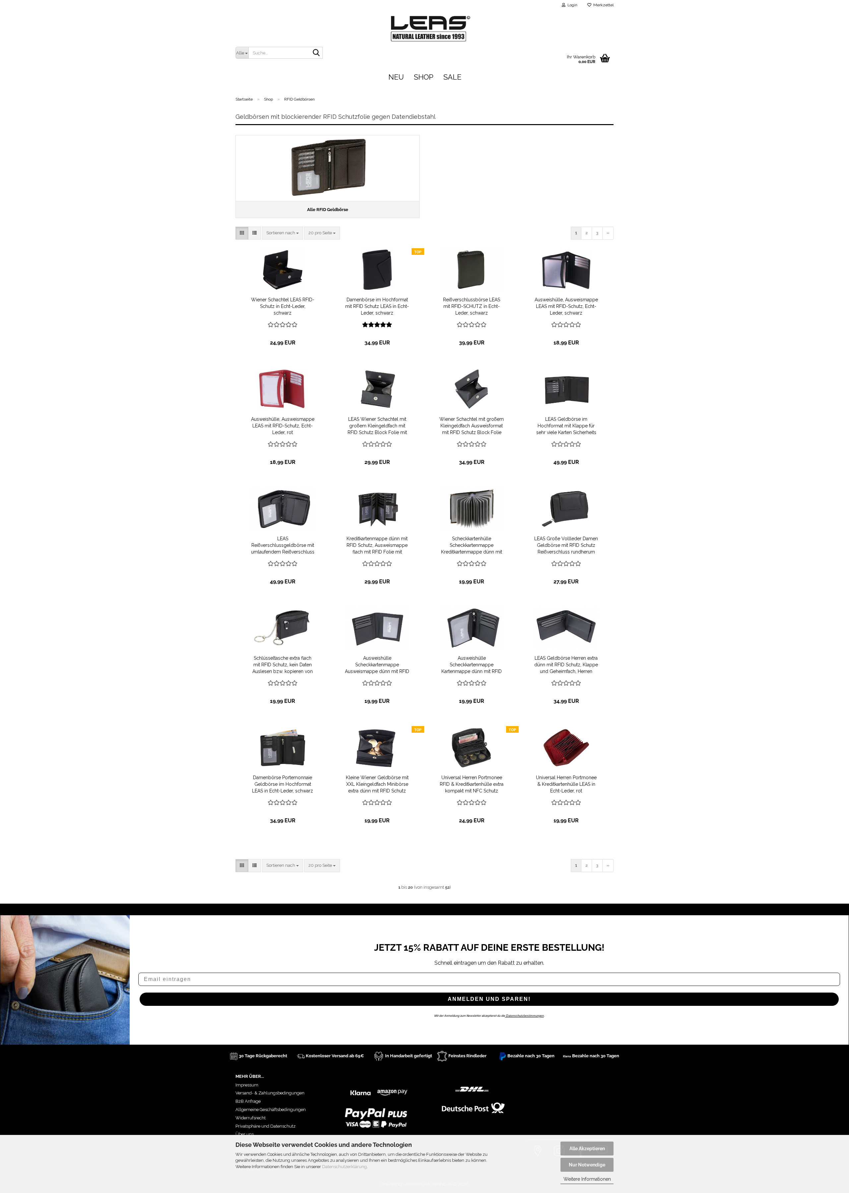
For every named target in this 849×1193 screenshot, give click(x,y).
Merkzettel (602, 5)
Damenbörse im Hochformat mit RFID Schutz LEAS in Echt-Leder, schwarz (377, 306)
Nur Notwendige (587, 1164)
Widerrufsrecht (250, 1117)
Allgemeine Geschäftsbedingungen (270, 1109)
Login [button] (571, 5)
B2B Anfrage (248, 1101)
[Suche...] (316, 53)
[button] (241, 233)
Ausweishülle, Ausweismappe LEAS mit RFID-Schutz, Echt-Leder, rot (282, 425)
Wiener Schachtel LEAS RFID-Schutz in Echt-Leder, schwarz (282, 306)
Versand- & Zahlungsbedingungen (269, 1092)
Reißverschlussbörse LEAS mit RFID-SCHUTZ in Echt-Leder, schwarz (471, 306)
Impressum (246, 1084)
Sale (452, 77)
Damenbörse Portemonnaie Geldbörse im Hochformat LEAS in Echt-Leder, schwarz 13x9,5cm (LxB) (282, 784)
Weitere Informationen (587, 1179)
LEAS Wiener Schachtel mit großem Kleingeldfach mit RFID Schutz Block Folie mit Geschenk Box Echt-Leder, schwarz (377, 426)
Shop (423, 77)
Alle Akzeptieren (587, 1148)
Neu (396, 77)
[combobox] (282, 233)
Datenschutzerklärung (344, 1166)
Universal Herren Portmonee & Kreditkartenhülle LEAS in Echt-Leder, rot (566, 784)
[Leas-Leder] (579, 27)
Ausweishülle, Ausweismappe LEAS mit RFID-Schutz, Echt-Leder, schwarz (566, 306)
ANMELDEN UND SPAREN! (489, 999)
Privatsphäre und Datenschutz (265, 1126)
